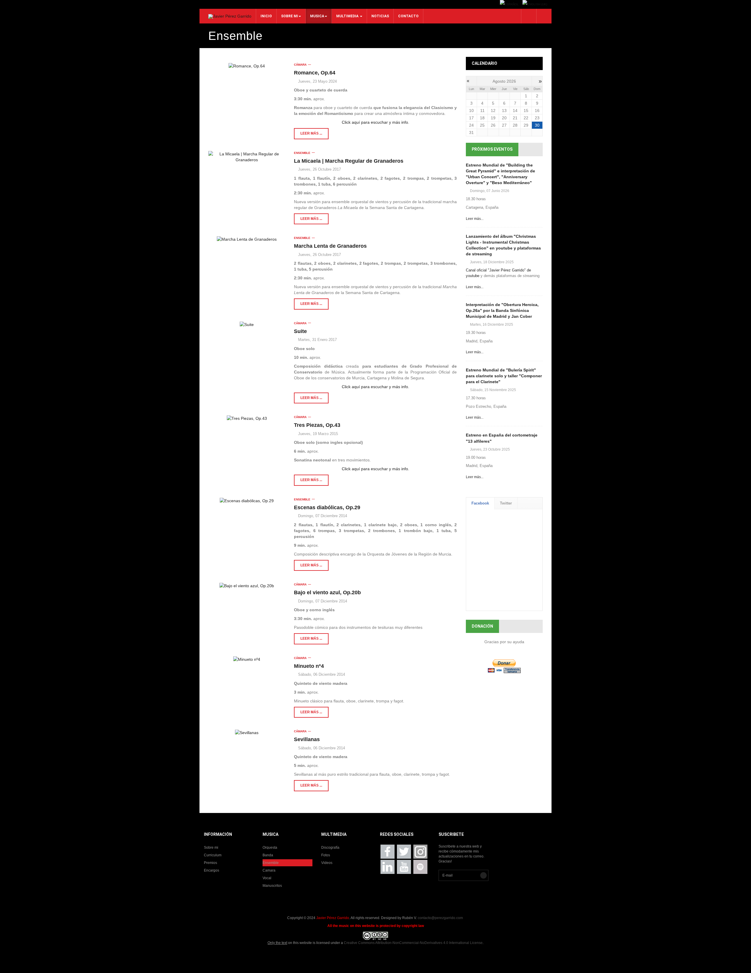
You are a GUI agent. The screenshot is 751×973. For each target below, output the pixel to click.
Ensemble (302, 152)
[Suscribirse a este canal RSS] (453, 60)
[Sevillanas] (246, 732)
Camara (269, 870)
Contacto (408, 16)
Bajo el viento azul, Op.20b (327, 592)
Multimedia (347, 16)
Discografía (330, 847)
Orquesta (270, 847)
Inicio (266, 16)
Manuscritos (272, 886)
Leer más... (474, 219)
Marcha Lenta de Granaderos (330, 246)
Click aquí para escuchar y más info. (375, 122)
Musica (317, 16)
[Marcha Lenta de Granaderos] (246, 239)
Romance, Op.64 (314, 73)
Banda (268, 855)
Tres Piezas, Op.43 (317, 425)
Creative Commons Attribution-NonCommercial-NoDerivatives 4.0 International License (413, 943)
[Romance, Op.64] (246, 66)
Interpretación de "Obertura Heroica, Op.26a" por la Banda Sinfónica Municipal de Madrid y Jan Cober (502, 310)
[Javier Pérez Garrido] (229, 16)
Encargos (211, 870)
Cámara (300, 64)
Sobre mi (289, 16)
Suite (300, 331)
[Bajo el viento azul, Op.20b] (246, 586)
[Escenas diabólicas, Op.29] (246, 500)
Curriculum (212, 855)
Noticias (380, 16)
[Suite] (246, 324)
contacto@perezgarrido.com (440, 918)
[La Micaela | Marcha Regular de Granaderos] (246, 157)
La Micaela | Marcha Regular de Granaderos (348, 161)
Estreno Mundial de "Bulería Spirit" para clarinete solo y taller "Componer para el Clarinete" (504, 376)
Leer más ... (311, 133)
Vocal (267, 878)
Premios (210, 863)
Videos (326, 863)
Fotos (325, 855)
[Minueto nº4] (246, 659)
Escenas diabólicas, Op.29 (327, 507)
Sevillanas (307, 739)
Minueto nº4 (309, 666)
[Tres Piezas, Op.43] (246, 418)
